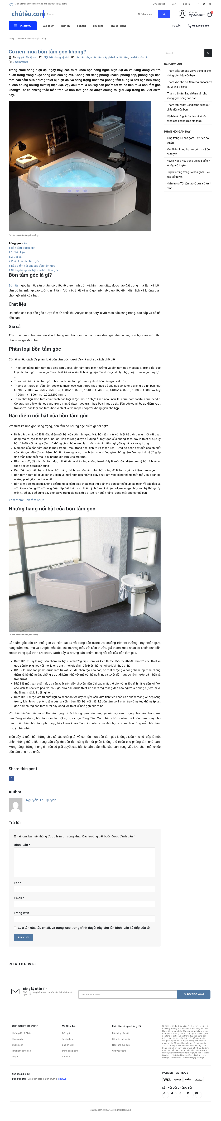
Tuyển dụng (68, 1039)
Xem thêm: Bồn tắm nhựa (26, 500)
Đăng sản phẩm (70, 1050)
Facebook (11, 778)
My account (159, 4)
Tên (17, 883)
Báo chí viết (68, 1045)
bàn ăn (65, 26)
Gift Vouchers (119, 1050)
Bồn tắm (14, 285)
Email (19, 898)
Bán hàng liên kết (120, 1033)
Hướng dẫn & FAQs (21, 1033)
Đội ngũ (66, 1033)
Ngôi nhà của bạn (121, 1045)
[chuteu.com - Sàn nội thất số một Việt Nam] (28, 15)
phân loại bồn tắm (118, 57)
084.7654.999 (200, 25)
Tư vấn (176, 25)
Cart (174, 4)
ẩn (25, 243)
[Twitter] (204, 4)
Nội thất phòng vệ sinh (56, 57)
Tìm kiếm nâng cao (21, 1050)
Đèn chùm (50, 1079)
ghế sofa (98, 26)
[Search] (164, 14)
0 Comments (20, 61)
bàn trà (81, 26)
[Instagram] (209, 4)
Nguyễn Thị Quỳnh (27, 57)
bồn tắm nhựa (84, 57)
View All (62, 1079)
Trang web (21, 913)
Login (15, 1056)
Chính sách (17, 1045)
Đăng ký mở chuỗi (121, 1039)
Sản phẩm (48, 26)
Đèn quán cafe (35, 1079)
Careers (66, 1056)
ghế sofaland (118, 26)
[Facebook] (198, 4)
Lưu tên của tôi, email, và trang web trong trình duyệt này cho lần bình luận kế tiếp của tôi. (84, 927)
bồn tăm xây (100, 57)
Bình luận (22, 845)
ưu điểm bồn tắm (139, 57)
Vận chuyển (17, 1039)
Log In (186, 4)
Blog (11, 38)
